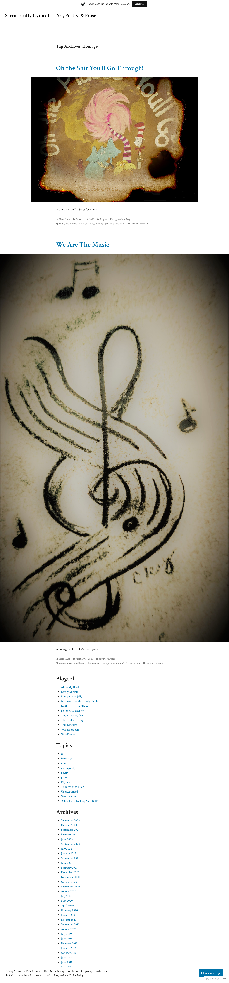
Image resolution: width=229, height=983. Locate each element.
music (96, 663)
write (122, 223)
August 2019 (68, 929)
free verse (66, 758)
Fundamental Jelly (71, 696)
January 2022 (68, 853)
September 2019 (70, 924)
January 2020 (68, 915)
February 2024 (69, 835)
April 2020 (67, 906)
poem (103, 663)
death (74, 663)
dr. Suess (82, 223)
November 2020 (70, 877)
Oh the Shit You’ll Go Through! (99, 68)
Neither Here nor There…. (76, 706)
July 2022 (66, 849)
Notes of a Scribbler (72, 711)
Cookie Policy (76, 975)
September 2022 (70, 844)
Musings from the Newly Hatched (80, 701)
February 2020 (69, 910)
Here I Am (64, 219)
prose (64, 777)
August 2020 (68, 891)
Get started (140, 4)
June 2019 (66, 939)
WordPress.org (69, 734)
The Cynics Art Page (73, 720)
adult (61, 223)
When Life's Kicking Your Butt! (79, 801)
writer (137, 663)
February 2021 (69, 868)
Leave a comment (140, 224)
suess (115, 223)
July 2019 (66, 934)
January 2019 (68, 948)
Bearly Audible (69, 692)
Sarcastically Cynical (27, 15)
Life (90, 663)
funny (91, 223)
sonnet (118, 663)
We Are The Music (82, 244)
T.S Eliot (127, 663)
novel (64, 763)
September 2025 (70, 820)
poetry (108, 223)
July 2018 (66, 957)
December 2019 (70, 920)
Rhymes (104, 219)
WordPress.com (70, 730)
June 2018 (66, 962)
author (73, 223)
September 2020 (70, 887)
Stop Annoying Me (72, 715)
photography (68, 768)
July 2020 (66, 896)
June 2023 (67, 839)
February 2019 (69, 943)
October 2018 (69, 953)
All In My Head (70, 687)
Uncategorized (69, 792)
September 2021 (70, 858)
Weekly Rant (68, 796)
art (67, 223)
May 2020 (67, 901)
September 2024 (70, 830)
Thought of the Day (120, 219)
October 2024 (69, 825)
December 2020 (70, 872)
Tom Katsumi (69, 725)
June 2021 (66, 863)
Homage (99, 223)
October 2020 (69, 882)
